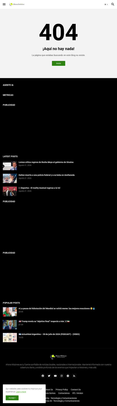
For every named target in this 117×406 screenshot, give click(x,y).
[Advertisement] (58, 129)
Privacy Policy (62, 389)
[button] (4, 4)
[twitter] (49, 375)
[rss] (74, 375)
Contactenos (64, 393)
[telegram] (67, 375)
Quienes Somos (48, 393)
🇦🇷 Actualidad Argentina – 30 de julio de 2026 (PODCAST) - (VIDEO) (49, 334)
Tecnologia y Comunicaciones (64, 398)
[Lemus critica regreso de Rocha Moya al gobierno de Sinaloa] (10, 165)
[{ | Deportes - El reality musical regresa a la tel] (10, 191)
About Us (49, 389)
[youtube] (55, 375)
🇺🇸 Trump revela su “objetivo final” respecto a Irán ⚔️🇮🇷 (44, 321)
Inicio (58, 63)
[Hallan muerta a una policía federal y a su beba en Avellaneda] (10, 178)
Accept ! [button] (12, 398)
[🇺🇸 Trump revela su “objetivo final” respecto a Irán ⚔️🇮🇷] (10, 324)
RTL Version (77, 393)
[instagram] (61, 375)
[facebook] (42, 375)
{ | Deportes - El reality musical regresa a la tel (39, 188)
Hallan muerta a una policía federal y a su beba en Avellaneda (47, 175)
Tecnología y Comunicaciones (66, 401)
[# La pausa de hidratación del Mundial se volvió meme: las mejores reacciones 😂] (10, 311)
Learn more (21, 392)
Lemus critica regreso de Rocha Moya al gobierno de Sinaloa (46, 162)
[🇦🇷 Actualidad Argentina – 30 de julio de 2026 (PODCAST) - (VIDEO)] (10, 337)
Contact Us (76, 389)
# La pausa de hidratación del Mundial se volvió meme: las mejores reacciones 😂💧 (57, 308)
